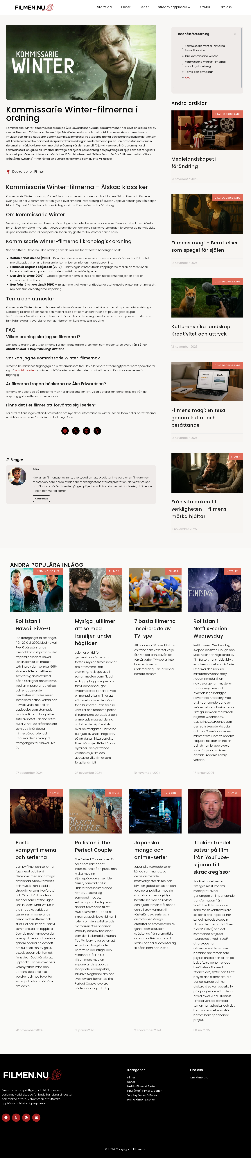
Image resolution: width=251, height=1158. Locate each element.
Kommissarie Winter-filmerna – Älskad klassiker (206, 48)
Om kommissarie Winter (201, 56)
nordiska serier (25, 370)
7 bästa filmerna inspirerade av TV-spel (155, 628)
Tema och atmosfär (199, 72)
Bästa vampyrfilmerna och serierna (36, 850)
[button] (65, 431)
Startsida (104, 7)
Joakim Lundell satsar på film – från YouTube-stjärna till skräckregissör (213, 857)
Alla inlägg (41, 498)
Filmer (125, 7)
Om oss (226, 7)
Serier (144, 7)
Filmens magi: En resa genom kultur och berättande (198, 417)
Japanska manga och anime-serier (150, 850)
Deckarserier (22, 171)
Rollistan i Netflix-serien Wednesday (210, 628)
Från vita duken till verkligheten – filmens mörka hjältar (199, 509)
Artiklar (205, 7)
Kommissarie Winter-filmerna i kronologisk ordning (205, 64)
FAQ (187, 77)
